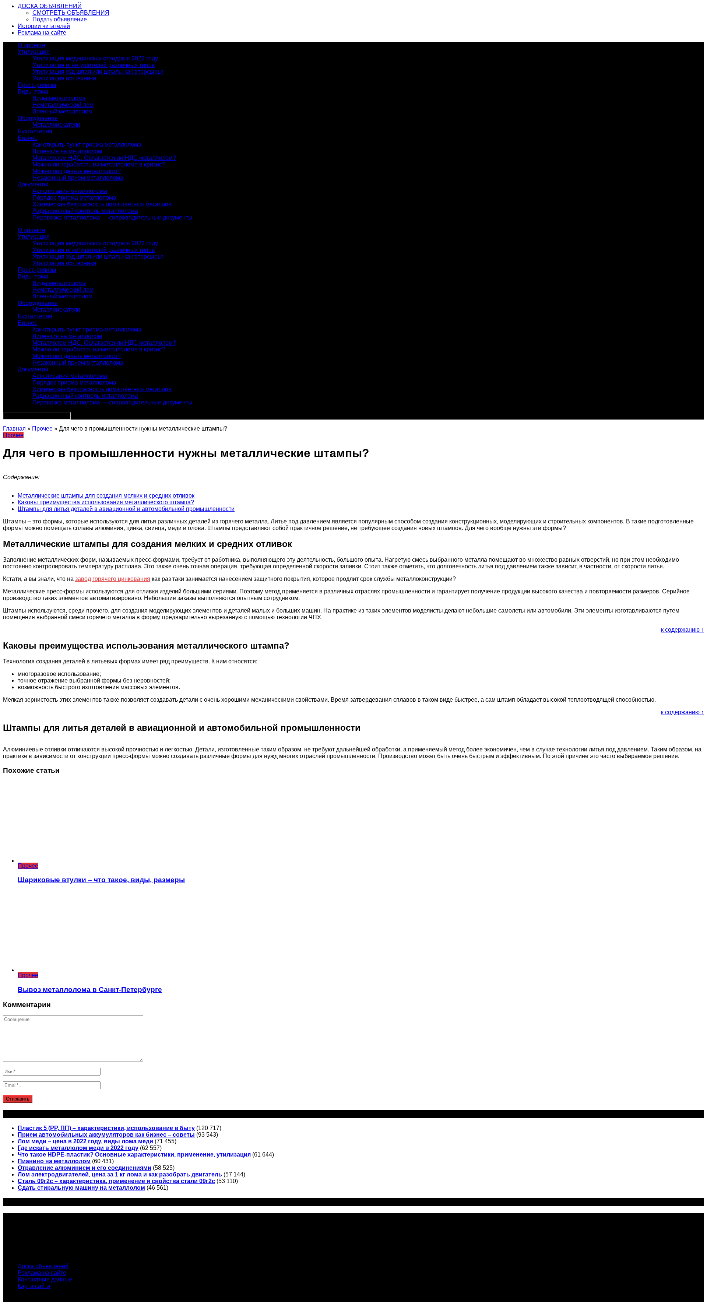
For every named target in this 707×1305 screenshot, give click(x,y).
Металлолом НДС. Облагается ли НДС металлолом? (104, 158)
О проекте (31, 45)
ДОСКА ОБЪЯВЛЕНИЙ (50, 6)
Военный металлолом (62, 111)
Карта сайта (34, 1286)
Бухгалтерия (35, 131)
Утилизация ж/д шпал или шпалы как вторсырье (98, 72)
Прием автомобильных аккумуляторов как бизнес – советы (106, 1135)
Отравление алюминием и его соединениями (84, 1168)
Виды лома (33, 91)
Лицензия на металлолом (67, 151)
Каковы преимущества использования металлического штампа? (106, 502)
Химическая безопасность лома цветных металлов (102, 204)
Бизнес (27, 138)
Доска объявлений (43, 1266)
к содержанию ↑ (682, 630)
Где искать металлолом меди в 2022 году (78, 1148)
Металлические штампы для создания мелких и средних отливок (106, 495)
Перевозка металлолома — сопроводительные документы (112, 217)
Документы (33, 184)
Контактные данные (45, 1279)
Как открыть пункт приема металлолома (86, 144)
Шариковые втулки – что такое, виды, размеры (101, 880)
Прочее (42, 428)
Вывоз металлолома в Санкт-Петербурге (90, 989)
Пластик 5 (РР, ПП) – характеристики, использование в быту (106, 1128)
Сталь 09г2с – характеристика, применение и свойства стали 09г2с (116, 1181)
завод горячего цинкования (112, 579)
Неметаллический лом (63, 105)
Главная (14, 428)
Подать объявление (59, 19)
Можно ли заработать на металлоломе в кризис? (98, 164)
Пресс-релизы (37, 85)
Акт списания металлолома (69, 191)
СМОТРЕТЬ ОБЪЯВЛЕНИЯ (70, 13)
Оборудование (38, 118)
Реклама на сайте (42, 32)
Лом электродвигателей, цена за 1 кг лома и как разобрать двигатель (120, 1174)
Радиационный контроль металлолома (85, 211)
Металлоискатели (56, 125)
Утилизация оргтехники (64, 78)
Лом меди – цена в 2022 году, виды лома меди (85, 1141)
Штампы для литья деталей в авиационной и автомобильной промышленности (126, 509)
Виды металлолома (59, 98)
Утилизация (34, 52)
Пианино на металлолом (54, 1161)
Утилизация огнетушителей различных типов (93, 65)
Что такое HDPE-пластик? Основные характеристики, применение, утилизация (134, 1154)
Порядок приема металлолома (74, 197)
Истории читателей (44, 26)
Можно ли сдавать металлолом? (76, 171)
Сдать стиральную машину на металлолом (81, 1188)
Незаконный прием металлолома (77, 178)
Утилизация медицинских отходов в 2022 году (95, 58)
